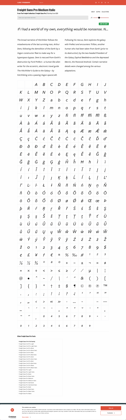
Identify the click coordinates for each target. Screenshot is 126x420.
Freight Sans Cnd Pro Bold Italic (28, 363)
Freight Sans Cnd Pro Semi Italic (28, 359)
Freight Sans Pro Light (25, 370)
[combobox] (60, 2)
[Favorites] (99, 2)
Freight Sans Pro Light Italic (26, 372)
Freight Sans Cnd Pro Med (26, 352)
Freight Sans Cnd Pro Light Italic (28, 346)
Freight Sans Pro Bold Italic (26, 389)
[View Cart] (105, 2)
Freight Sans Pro (41, 13)
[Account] (96, 2)
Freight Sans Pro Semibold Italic (28, 385)
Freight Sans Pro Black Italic (27, 391)
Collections (105, 12)
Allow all (111, 408)
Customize (110, 412)
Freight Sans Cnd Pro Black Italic (28, 367)
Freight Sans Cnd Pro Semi (26, 357)
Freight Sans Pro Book (25, 374)
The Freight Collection (28, 13)
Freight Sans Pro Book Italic (26, 376)
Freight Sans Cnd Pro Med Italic (28, 355)
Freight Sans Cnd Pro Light (26, 344)
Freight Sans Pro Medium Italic (27, 380)
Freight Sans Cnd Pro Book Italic (28, 350)
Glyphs (98, 12)
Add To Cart (104, 24)
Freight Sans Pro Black (25, 393)
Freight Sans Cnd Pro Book (26, 348)
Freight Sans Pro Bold (25, 387)
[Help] (102, 2)
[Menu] (108, 3)
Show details (25, 417)
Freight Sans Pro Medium (26, 378)
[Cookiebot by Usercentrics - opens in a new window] (12, 417)
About (93, 12)
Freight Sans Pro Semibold (26, 383)
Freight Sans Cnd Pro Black (26, 365)
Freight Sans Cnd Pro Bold (26, 361)
